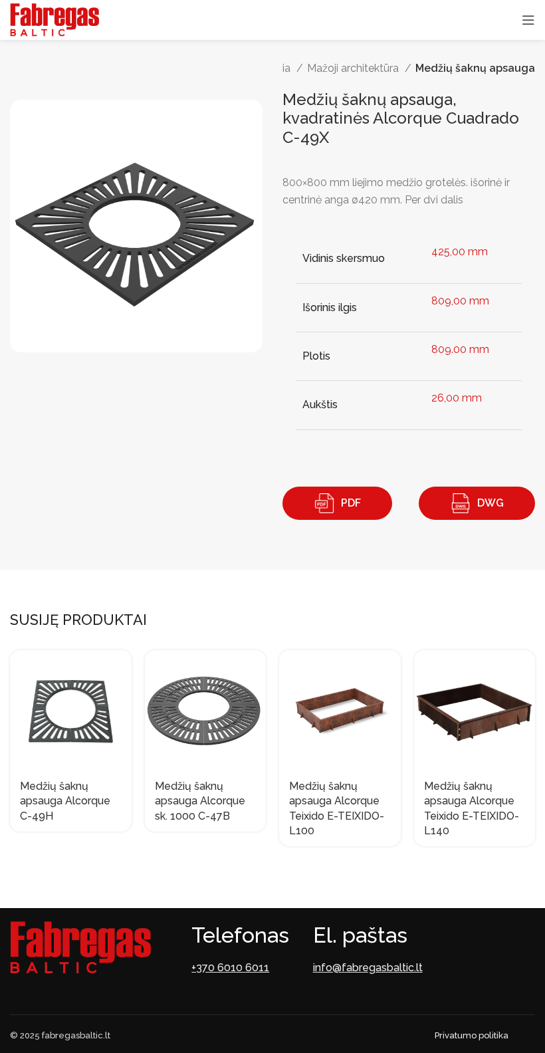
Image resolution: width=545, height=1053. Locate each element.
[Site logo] (54, 19)
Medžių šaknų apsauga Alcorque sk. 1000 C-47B (200, 801)
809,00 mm (460, 300)
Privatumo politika (471, 1035)
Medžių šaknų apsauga (475, 68)
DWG (490, 503)
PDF (351, 503)
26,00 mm (456, 398)
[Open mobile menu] (528, 20)
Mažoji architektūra (354, 68)
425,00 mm (459, 251)
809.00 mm (460, 349)
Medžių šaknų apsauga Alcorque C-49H (65, 801)
